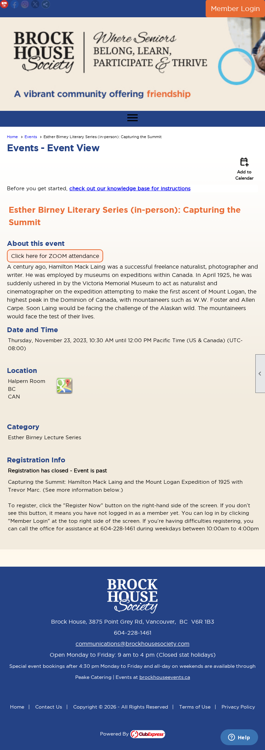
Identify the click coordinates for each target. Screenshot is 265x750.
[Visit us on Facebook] (14, 4)
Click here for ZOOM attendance (55, 256)
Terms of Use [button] (194, 707)
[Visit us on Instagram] (25, 4)
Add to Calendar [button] (244, 168)
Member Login (235, 8)
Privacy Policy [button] (238, 707)
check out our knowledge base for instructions (129, 188)
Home (12, 137)
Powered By (115, 734)
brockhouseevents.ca (164, 677)
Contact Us (48, 707)
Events (30, 137)
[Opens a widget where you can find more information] (239, 738)
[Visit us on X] (35, 4)
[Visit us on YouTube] (4, 4)
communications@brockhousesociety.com (132, 644)
